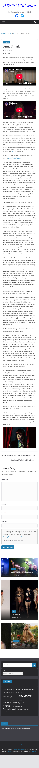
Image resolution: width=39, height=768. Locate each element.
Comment (5, 480)
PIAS (13, 706)
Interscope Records (9, 700)
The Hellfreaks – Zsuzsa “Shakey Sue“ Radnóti (19, 455)
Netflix (30, 703)
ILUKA (5, 644)
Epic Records (27, 692)
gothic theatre (14, 697)
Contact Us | (14, 728)
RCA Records (18, 706)
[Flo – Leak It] (19, 581)
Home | (3, 728)
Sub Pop (26, 709)
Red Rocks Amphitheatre (13, 709)
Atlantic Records (23, 689)
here (13, 151)
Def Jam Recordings (19, 692)
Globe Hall (6, 697)
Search (34, 665)
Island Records (18, 700)
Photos (5, 569)
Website (4, 522)
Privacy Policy (7, 537)
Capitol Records (8, 693)
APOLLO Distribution (9, 690)
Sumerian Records (8, 712)
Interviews (6, 42)
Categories (6, 671)
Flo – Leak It (7, 615)
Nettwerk (7, 706)
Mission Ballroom (10, 703)
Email (3, 513)
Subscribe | (8, 728)
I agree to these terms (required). (14, 540)
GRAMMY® (25, 696)
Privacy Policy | (20, 728)
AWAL (33, 690)
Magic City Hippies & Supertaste (14, 572)
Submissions (27, 728)
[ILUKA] (19, 624)
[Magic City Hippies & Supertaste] (19, 559)
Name (4, 504)
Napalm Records (23, 703)
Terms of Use (20, 537)
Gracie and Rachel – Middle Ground (23, 460)
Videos (5, 611)
